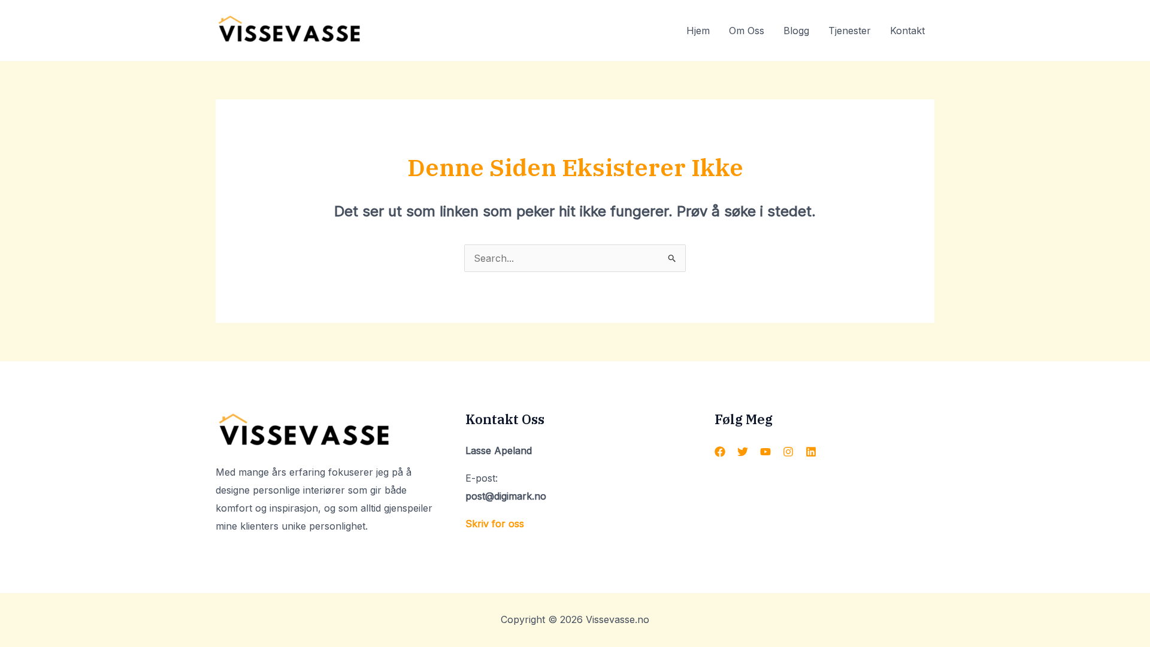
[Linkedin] (811, 451)
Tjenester (849, 31)
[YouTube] (765, 451)
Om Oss (746, 31)
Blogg (796, 31)
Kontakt (907, 31)
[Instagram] (788, 451)
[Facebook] (720, 451)
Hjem (698, 31)
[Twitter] (742, 451)
